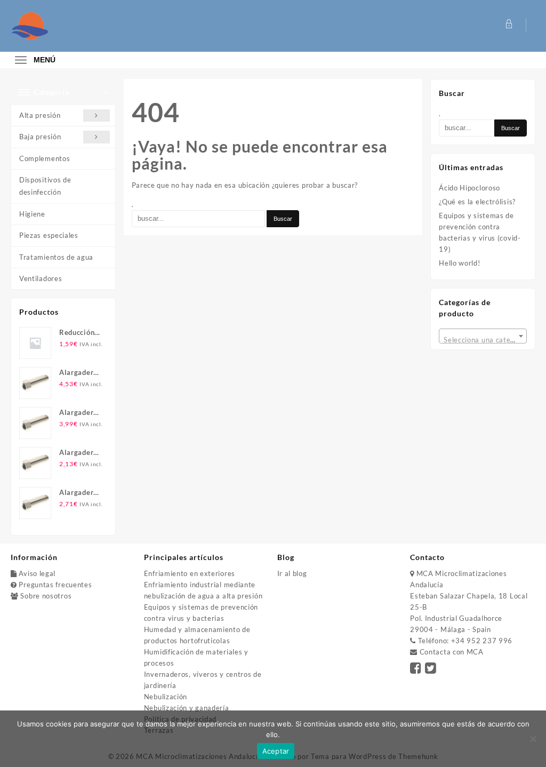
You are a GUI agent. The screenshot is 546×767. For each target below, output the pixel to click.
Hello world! (459, 263)
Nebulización (165, 696)
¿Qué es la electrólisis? (477, 201)
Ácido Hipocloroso (469, 187)
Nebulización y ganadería (186, 708)
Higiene (32, 214)
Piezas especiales (48, 235)
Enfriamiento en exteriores (189, 573)
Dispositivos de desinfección (45, 185)
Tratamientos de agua (56, 257)
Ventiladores (40, 278)
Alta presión (39, 115)
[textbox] (482, 339)
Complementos (44, 158)
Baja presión (40, 136)
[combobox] (483, 336)
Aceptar (276, 751)
